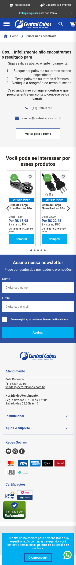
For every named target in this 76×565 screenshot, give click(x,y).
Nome (6, 278)
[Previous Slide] (4, 13)
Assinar (38, 332)
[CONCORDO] (38, 557)
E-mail (6, 298)
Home (14, 36)
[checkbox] (4, 319)
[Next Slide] (71, 13)
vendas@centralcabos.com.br (42, 118)
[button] (6, 24)
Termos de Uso (51, 319)
